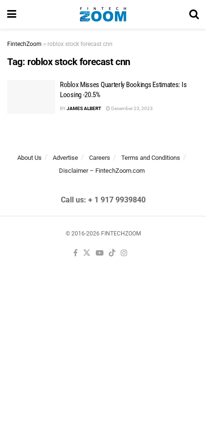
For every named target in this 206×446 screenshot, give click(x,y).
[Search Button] (194, 14)
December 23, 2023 (131, 108)
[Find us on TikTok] (112, 253)
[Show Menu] (11, 14)
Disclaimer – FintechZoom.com (102, 170)
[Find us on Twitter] (87, 253)
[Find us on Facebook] (75, 253)
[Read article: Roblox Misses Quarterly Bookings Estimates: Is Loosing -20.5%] (31, 97)
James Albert (84, 108)
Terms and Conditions (150, 157)
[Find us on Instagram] (124, 253)
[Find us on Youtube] (99, 253)
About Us (29, 157)
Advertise (65, 157)
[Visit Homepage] (103, 14)
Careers (99, 157)
